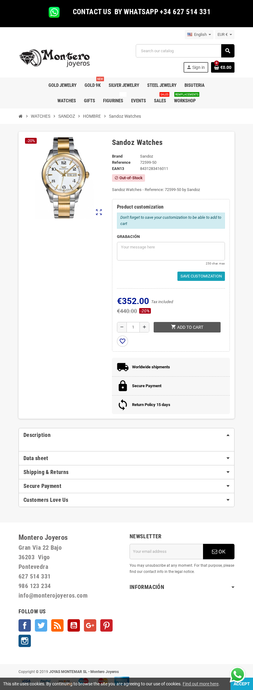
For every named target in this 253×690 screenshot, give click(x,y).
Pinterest (106, 625)
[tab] (126, 435)
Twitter (41, 625)
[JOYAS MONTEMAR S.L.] (55, 58)
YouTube (74, 625)
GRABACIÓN (128, 236)
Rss (57, 625)
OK (221, 551)
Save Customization (201, 276)
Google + (90, 625)
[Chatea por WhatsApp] (237, 674)
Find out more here (200, 683)
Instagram (25, 641)
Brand (117, 156)
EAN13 (118, 168)
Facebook (25, 625)
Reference (121, 162)
